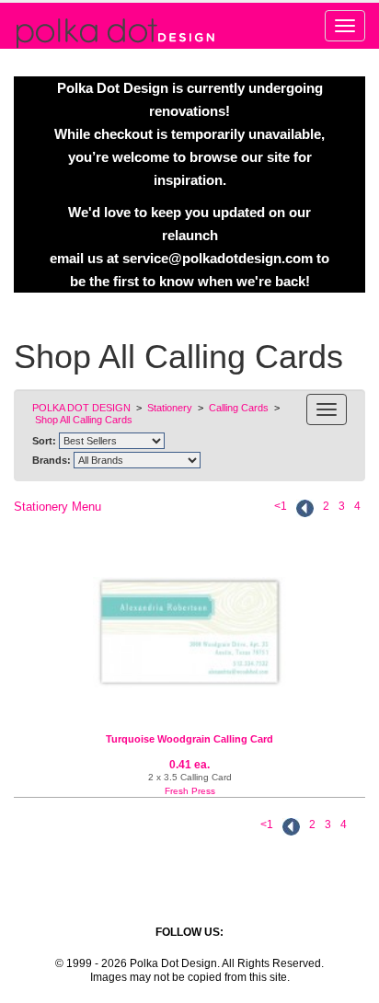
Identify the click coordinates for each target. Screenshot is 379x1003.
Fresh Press (190, 791)
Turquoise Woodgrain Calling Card (189, 738)
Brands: (51, 460)
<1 (280, 506)
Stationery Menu (57, 506)
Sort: (44, 440)
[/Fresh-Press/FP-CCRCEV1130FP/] (189, 632)
